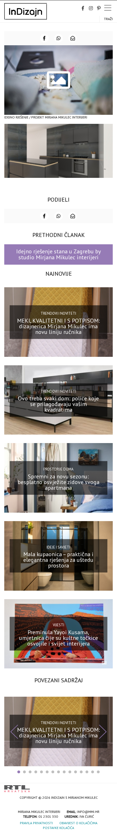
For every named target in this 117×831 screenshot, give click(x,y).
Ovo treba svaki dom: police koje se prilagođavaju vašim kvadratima (58, 404)
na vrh (107, 787)
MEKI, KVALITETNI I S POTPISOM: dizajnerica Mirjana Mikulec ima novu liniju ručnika (58, 326)
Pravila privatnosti (36, 823)
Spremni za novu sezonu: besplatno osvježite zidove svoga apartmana (58, 481)
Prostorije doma (58, 469)
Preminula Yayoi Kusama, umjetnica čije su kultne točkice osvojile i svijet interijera (58, 638)
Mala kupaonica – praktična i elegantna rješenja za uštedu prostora (58, 560)
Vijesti (58, 625)
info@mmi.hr (88, 812)
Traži (108, 19)
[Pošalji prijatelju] (72, 38)
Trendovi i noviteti (58, 313)
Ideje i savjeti (58, 547)
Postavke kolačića (58, 828)
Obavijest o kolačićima (78, 823)
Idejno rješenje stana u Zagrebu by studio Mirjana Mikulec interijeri (58, 254)
